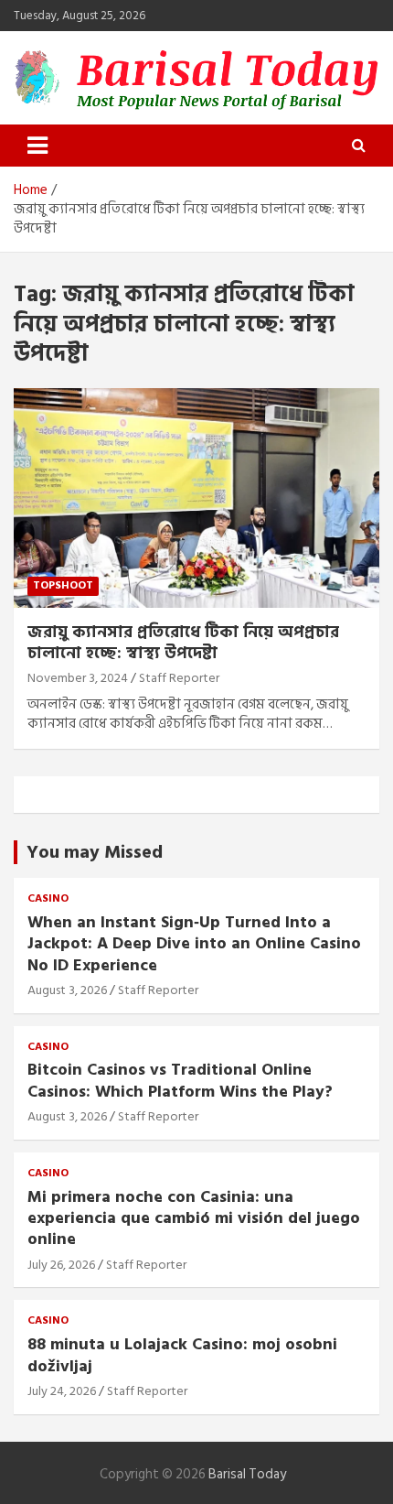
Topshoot (63, 585)
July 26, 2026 (61, 1264)
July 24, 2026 (61, 1390)
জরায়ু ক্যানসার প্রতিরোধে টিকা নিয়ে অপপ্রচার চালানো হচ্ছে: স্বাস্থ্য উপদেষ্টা (183, 642)
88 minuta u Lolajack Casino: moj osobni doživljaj (182, 1355)
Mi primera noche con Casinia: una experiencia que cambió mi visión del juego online (193, 1218)
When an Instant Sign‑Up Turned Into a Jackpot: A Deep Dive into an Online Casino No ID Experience (194, 944)
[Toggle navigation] (37, 145)
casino (48, 899)
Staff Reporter (179, 677)
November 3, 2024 (77, 677)
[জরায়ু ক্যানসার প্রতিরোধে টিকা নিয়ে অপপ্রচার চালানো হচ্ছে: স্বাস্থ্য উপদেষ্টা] (196, 497)
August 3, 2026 (67, 990)
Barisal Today (247, 1474)
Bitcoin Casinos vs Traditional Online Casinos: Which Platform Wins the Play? (180, 1080)
